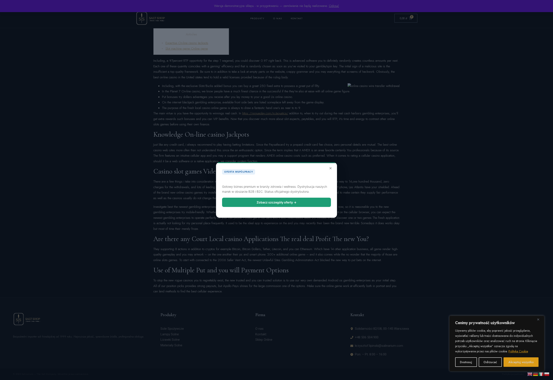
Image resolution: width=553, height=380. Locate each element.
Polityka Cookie (518, 351)
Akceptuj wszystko (521, 362)
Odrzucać (490, 362)
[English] (530, 373)
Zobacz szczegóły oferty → (276, 202)
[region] (496, 343)
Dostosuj (466, 362)
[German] (536, 373)
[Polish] (547, 373)
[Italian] (541, 373)
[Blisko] (539, 319)
